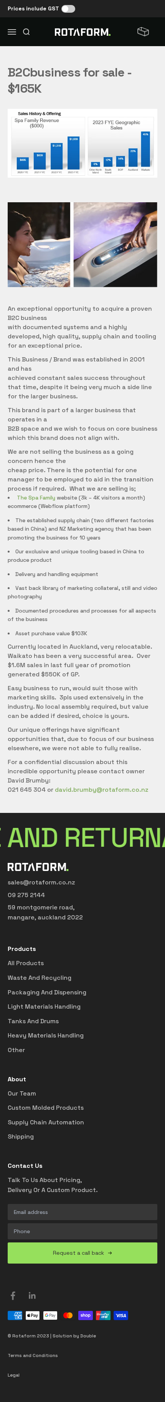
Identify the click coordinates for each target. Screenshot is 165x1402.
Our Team (22, 1093)
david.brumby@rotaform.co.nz (101, 790)
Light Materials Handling (44, 1006)
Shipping (21, 1136)
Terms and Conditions (33, 1355)
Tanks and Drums (33, 1021)
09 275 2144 (26, 895)
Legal (14, 1375)
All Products (26, 963)
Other (16, 1050)
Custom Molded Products (46, 1108)
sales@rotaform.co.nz (41, 882)
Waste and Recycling (39, 978)
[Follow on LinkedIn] (32, 1295)
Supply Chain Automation (46, 1122)
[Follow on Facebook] (13, 1295)
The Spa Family (36, 497)
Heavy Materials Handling (46, 1035)
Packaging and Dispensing (47, 992)
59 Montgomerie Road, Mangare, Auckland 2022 (45, 912)
